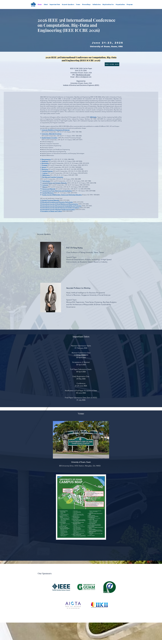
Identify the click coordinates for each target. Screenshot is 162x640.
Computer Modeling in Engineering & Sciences (56, 130)
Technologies (46, 181)
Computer (45, 185)
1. (41, 130)
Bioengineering (46, 159)
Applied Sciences (47, 171)
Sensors (44, 167)
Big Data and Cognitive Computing (52, 177)
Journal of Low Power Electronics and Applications (57, 191)
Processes (44, 165)
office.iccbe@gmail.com (83, 77)
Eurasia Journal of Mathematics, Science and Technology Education (62, 195)
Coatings (45, 173)
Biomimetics (45, 163)
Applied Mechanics (48, 193)
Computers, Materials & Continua (51, 134)
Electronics (45, 169)
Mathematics (46, 175)
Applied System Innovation (49, 138)
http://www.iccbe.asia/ (83, 75)
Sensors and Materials (48, 189)
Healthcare (45, 161)
